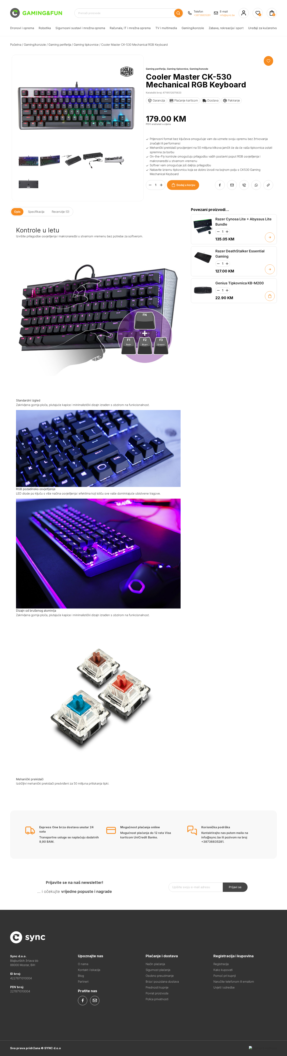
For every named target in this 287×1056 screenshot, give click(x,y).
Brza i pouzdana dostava (162, 981)
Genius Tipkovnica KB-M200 (239, 283)
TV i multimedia (166, 28)
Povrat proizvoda (157, 993)
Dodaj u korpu (185, 185)
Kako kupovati (223, 970)
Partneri (83, 981)
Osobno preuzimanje (160, 976)
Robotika (45, 28)
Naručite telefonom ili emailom (233, 981)
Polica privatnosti (157, 999)
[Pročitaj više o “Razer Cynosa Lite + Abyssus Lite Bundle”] (270, 237)
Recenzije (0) (60, 212)
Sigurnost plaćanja (158, 970)
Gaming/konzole (193, 28)
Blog (81, 976)
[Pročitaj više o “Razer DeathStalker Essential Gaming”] (270, 269)
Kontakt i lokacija (89, 970)
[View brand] (126, 85)
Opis (17, 212)
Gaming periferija (59, 44)
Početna (15, 44)
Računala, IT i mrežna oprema (130, 28)
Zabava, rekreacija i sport (226, 28)
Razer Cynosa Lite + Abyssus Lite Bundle (243, 221)
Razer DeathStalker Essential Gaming (240, 253)
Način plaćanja (155, 964)
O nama (83, 964)
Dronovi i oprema (22, 28)
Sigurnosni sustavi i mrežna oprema (80, 28)
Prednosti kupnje (157, 987)
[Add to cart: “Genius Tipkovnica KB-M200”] (270, 296)
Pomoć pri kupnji (224, 976)
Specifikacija (36, 212)
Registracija (221, 964)
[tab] (17, 211)
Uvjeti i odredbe (224, 987)
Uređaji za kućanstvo (262, 28)
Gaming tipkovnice (86, 44)
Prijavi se (235, 887)
